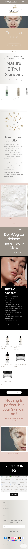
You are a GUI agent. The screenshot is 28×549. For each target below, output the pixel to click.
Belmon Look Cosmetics (13, 543)
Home (4, 502)
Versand (5, 512)
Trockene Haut (13, 453)
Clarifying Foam (5, 98)
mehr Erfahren (14, 45)
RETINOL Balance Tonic (19, 347)
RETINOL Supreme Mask (6, 382)
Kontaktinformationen (14, 546)
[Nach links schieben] (10, 106)
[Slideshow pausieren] (26, 51)
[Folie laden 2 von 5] (12, 51)
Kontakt (5, 515)
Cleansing (13, 219)
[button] (2, 9)
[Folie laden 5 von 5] (17, 51)
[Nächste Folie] (19, 51)
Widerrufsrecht (9, 544)
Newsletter (6, 508)
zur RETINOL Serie (14, 392)
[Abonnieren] (23, 526)
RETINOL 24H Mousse (20, 364)
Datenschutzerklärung (18, 544)
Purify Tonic (16, 98)
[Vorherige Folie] (8, 51)
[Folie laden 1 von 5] (10, 51)
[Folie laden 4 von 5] (16, 51)
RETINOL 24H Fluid (6, 364)
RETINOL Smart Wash (7, 346)
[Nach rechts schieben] (17, 106)
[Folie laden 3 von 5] (14, 51)
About (4, 505)
